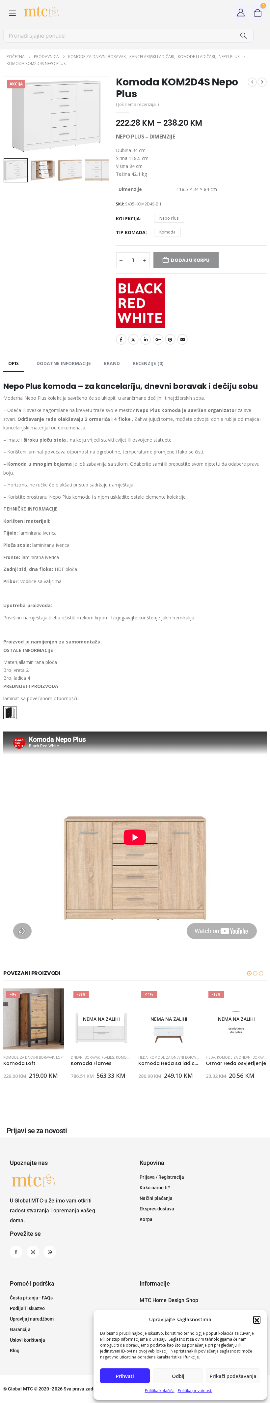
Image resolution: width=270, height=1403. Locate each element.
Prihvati (125, 1376)
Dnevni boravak (85, 1057)
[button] (257, 1319)
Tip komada (131, 232)
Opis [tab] (13, 363)
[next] (262, 82)
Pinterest (170, 339)
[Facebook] (16, 1252)
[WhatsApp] (49, 1252)
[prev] (252, 82)
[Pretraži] (243, 35)
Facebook (121, 339)
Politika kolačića (160, 1390)
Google (158, 339)
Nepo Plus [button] (169, 218)
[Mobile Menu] (12, 12)
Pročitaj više (121, 999)
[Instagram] (33, 1252)
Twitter (133, 339)
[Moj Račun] (241, 12)
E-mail (182, 339)
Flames (108, 1057)
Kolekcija (128, 218)
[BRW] (140, 303)
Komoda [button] (167, 232)
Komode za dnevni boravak (28, 1057)
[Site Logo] (41, 12)
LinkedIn (145, 339)
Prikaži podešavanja (233, 1376)
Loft (60, 1057)
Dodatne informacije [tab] (64, 363)
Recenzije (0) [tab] (148, 363)
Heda (143, 1057)
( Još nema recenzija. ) (137, 104)
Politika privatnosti (195, 1390)
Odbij (178, 1376)
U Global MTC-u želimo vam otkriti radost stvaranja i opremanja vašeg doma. (52, 1211)
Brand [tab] (112, 363)
